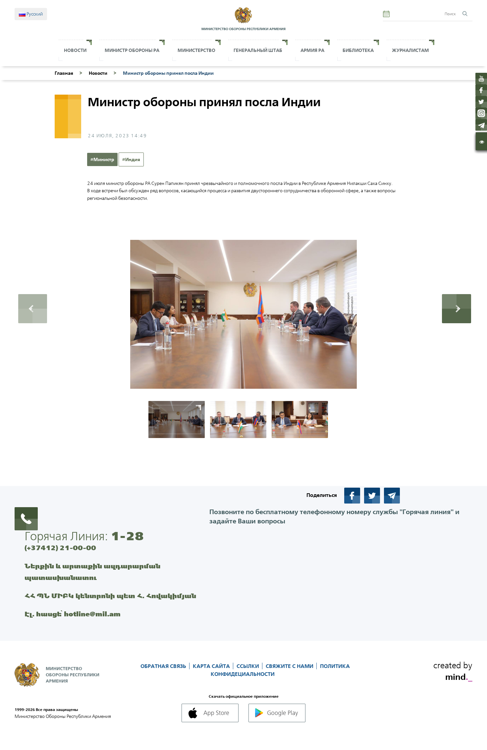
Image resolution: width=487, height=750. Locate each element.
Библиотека (358, 50)
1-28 (127, 536)
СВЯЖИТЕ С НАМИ (290, 666)
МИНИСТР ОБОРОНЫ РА (132, 50)
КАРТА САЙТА (212, 666)
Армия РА (312, 50)
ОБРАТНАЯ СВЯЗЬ (164, 666)
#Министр (102, 159)
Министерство (196, 50)
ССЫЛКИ (248, 666)
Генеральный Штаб (258, 50)
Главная (64, 73)
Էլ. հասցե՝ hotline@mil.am (73, 614)
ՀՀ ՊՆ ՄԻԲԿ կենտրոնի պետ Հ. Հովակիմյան (110, 596)
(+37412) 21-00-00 (60, 548)
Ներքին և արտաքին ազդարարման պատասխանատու (92, 572)
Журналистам (410, 50)
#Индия (131, 159)
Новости (75, 50)
